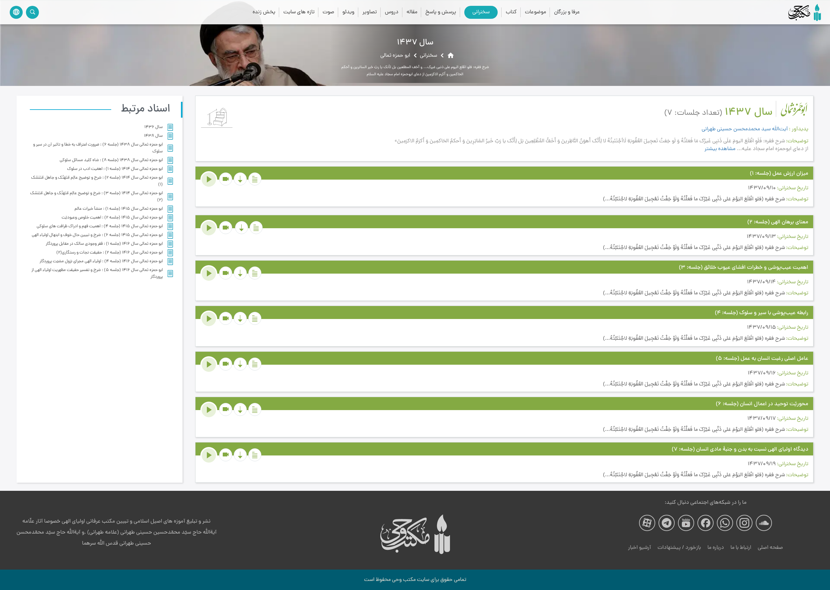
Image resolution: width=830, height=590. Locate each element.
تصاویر (369, 12)
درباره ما (715, 548)
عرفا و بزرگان (567, 12)
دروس (391, 12)
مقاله (412, 12)
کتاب (511, 12)
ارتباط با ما (740, 548)
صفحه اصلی (770, 548)
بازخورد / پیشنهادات (679, 548)
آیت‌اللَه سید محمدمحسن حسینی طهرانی (745, 129)
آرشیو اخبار (639, 548)
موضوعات (535, 12)
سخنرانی (481, 12)
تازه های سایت (298, 12)
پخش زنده (264, 12)
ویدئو (348, 12)
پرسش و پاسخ (440, 12)
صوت (328, 12)
